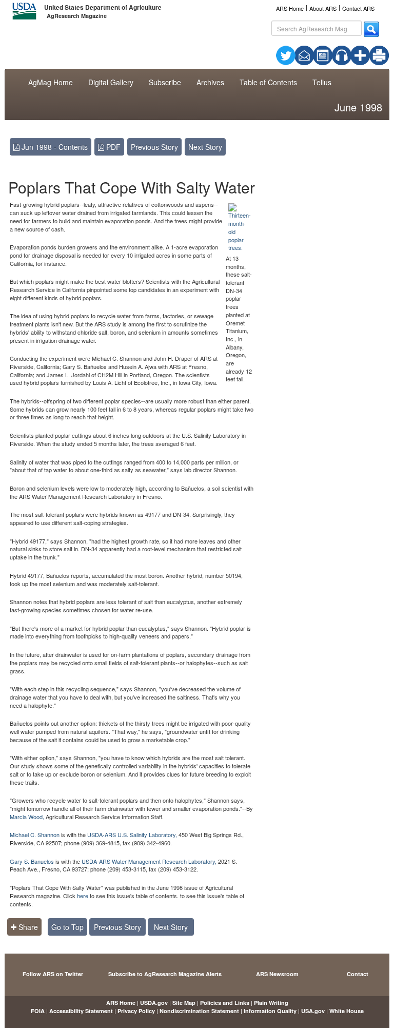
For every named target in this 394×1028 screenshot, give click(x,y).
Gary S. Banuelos (32, 861)
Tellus (321, 82)
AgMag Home (50, 82)
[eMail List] (304, 54)
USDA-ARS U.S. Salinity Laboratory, (133, 834)
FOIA (38, 1011)
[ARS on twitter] (286, 54)
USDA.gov (154, 1002)
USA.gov (313, 1011)
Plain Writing (271, 1002)
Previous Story (154, 147)
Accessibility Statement (81, 1011)
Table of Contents (268, 82)
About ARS (323, 8)
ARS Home (290, 8)
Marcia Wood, (27, 816)
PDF (112, 147)
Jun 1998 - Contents (53, 147)
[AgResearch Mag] (322, 54)
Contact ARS (358, 8)
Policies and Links (224, 1002)
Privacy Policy (136, 1011)
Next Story (205, 147)
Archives (210, 82)
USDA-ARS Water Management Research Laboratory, (149, 861)
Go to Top (67, 927)
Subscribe (165, 82)
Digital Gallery (110, 82)
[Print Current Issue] (372, 55)
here (82, 895)
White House (346, 1011)
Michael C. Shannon (35, 834)
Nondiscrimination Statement (199, 1011)
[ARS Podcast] (341, 54)
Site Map (183, 1002)
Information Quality (270, 1011)
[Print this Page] (379, 54)
